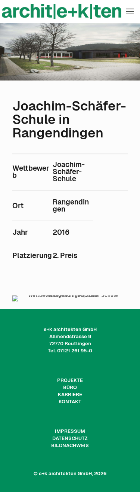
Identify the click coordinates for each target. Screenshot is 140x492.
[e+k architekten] (70, 11)
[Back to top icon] (125, 477)
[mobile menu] (130, 11)
